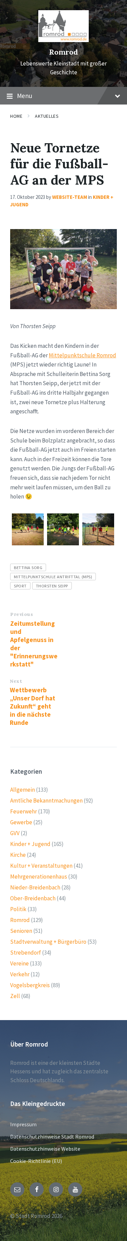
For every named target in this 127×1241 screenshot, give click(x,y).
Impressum (23, 1124)
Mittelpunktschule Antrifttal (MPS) (53, 576)
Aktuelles (47, 116)
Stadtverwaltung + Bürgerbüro (48, 941)
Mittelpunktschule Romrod (82, 355)
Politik (18, 909)
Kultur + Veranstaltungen (41, 865)
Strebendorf (25, 952)
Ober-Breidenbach (33, 898)
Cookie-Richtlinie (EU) (36, 1161)
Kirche (18, 855)
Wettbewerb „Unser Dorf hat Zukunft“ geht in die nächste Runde (32, 706)
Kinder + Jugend (30, 844)
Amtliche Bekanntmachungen (46, 800)
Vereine (19, 963)
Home (16, 116)
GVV (15, 833)
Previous (21, 614)
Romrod (63, 52)
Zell (15, 996)
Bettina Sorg (28, 567)
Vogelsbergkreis (30, 985)
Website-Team (69, 197)
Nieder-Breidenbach (35, 887)
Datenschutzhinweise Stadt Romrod (52, 1136)
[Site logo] (63, 40)
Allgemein (22, 789)
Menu (24, 96)
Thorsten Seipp (52, 585)
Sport (20, 585)
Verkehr (19, 974)
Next (16, 681)
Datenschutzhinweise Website (45, 1148)
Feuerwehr (23, 811)
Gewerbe (21, 822)
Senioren (21, 931)
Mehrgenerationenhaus (38, 876)
